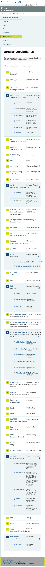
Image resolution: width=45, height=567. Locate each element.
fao (11, 233)
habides (13, 273)
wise (12, 529)
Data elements (7, 29)
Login (28, 4)
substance (19, 506)
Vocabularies (7, 36)
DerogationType (21, 349)
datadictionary (16, 172)
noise (12, 443)
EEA (11, 2)
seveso (13, 456)
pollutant (19, 306)
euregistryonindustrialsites (18, 220)
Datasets (6, 21)
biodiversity (15, 155)
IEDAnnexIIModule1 (18, 314)
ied (11, 286)
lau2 (12, 414)
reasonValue (20, 473)
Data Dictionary (18, 13)
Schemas (6, 33)
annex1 (18, 294)
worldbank (14, 537)
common (14, 166)
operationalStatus (21, 463)
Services (5, 40)
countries (19, 115)
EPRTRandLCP (16, 210)
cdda (12, 160)
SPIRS (18, 499)
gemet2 (13, 249)
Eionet (11, 13)
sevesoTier (20, 490)
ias (11, 280)
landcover (14, 400)
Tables (5, 25)
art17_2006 (14, 95)
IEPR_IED (14, 382)
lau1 (12, 408)
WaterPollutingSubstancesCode (21, 373)
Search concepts (27, 66)
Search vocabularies (12, 66)
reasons (19, 127)
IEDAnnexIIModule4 (18, 332)
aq (11, 72)
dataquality (15, 179)
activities (19, 103)
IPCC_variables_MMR (21, 266)
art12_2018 (14, 87)
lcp (11, 427)
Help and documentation (10, 17)
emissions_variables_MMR (21, 262)
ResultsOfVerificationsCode (21, 355)
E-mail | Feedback (8, 560)
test (11, 518)
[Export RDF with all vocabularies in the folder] (39, 97)
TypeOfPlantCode (21, 361)
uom (12, 523)
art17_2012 (14, 139)
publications (15, 450)
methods (19, 121)
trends (18, 132)
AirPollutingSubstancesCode (21, 342)
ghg (12, 254)
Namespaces (7, 44)
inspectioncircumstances (21, 299)
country (19, 544)
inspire (13, 392)
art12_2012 (14, 80)
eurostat (13, 228)
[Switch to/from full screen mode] (32, 5)
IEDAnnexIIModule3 (18, 322)
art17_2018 (14, 147)
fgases (13, 241)
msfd (12, 435)
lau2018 (13, 419)
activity (18, 192)
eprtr (12, 185)
